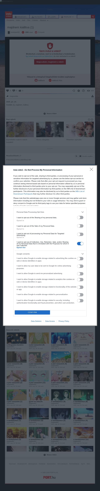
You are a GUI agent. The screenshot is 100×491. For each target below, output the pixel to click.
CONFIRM (32, 312)
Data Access (50, 321)
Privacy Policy (64, 321)
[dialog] (50, 245)
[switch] (80, 217)
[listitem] (50, 212)
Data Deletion (36, 321)
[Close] (92, 170)
